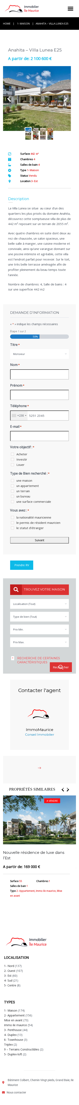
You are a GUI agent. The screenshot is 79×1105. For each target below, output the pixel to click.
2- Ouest (9, 971)
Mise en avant (13, 1020)
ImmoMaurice (39, 729)
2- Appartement (14, 1015)
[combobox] (39, 354)
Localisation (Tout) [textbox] (24, 604)
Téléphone (19, 406)
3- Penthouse (13, 1030)
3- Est (8, 975)
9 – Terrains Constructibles (21, 1049)
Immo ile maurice (15, 1025)
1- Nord (9, 966)
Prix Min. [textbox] (18, 629)
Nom (15, 364)
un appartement (27, 486)
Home (7, 23)
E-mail (15, 426)
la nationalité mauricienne (33, 517)
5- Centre (10, 985)
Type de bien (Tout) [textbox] (25, 616)
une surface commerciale (33, 501)
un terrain (23, 491)
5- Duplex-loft (13, 1054)
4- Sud (8, 980)
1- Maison (23, 23)
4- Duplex (10, 1035)
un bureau (23, 496)
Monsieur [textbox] (19, 354)
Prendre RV (21, 565)
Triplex (8, 1044)
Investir (21, 459)
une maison (24, 480)
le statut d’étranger (30, 528)
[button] (70, 8)
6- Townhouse (13, 1040)
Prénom (17, 385)
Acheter (21, 454)
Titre (15, 344)
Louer (20, 465)
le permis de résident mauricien (38, 523)
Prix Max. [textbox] (18, 642)
